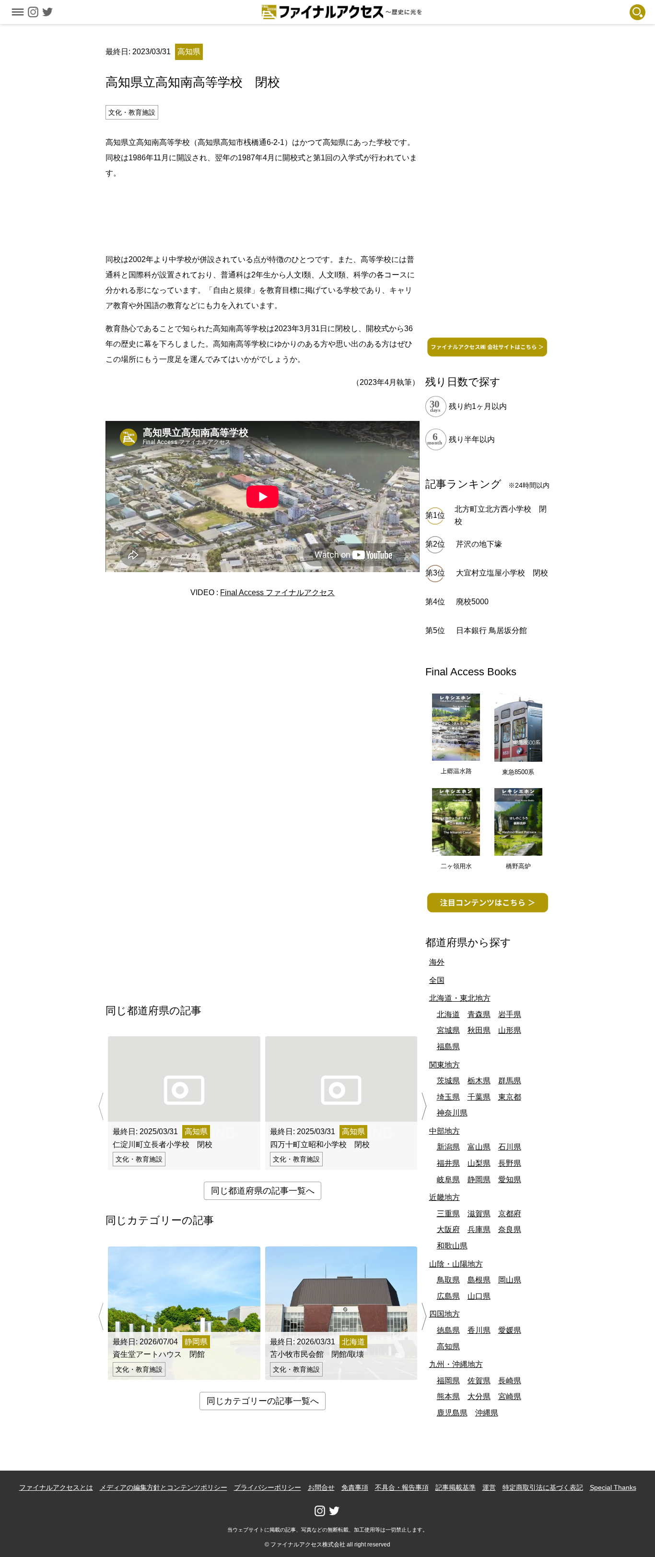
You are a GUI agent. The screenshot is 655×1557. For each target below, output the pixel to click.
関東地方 (444, 1065)
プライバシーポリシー (267, 1487)
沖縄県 (486, 1413)
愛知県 (509, 1179)
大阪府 (448, 1229)
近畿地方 (444, 1197)
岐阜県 (448, 1179)
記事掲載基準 (455, 1487)
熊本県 (448, 1396)
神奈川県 (452, 1113)
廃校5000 (472, 602)
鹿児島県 (452, 1413)
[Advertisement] (263, 214)
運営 (489, 1487)
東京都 (509, 1097)
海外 (436, 962)
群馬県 (509, 1081)
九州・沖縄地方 (456, 1364)
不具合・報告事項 (402, 1487)
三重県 (448, 1214)
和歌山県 (452, 1246)
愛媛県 (509, 1330)
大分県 (479, 1396)
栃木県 (479, 1081)
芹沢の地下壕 (479, 544)
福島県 (448, 1046)
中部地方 (444, 1131)
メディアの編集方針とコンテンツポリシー (163, 1487)
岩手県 (509, 1014)
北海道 (448, 1014)
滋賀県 (479, 1214)
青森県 (479, 1014)
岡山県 (509, 1280)
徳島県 (448, 1330)
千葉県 (479, 1097)
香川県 (479, 1330)
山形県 (509, 1030)
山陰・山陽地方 (456, 1264)
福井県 (448, 1163)
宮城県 (448, 1030)
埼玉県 (448, 1097)
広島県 (448, 1296)
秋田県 (479, 1030)
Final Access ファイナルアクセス (277, 592)
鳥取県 (448, 1280)
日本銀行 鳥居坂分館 (491, 630)
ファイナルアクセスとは (56, 1487)
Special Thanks (613, 1487)
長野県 (509, 1163)
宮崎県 (509, 1396)
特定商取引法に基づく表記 (543, 1487)
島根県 (479, 1280)
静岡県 (479, 1179)
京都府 (509, 1214)
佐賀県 (479, 1381)
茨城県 (448, 1081)
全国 (436, 980)
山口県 (479, 1296)
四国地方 (444, 1314)
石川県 (509, 1147)
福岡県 (448, 1381)
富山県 (479, 1147)
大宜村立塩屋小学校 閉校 (502, 573)
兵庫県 (479, 1229)
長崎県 (509, 1381)
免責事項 (354, 1487)
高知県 (448, 1346)
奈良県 (509, 1229)
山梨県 (479, 1163)
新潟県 (448, 1147)
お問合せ (321, 1487)
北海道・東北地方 (460, 998)
